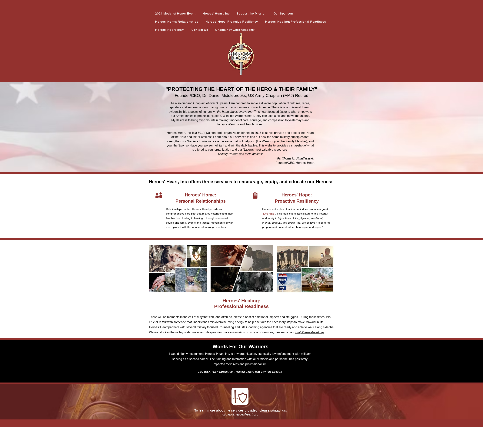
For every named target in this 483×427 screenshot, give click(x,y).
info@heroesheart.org (309, 332)
